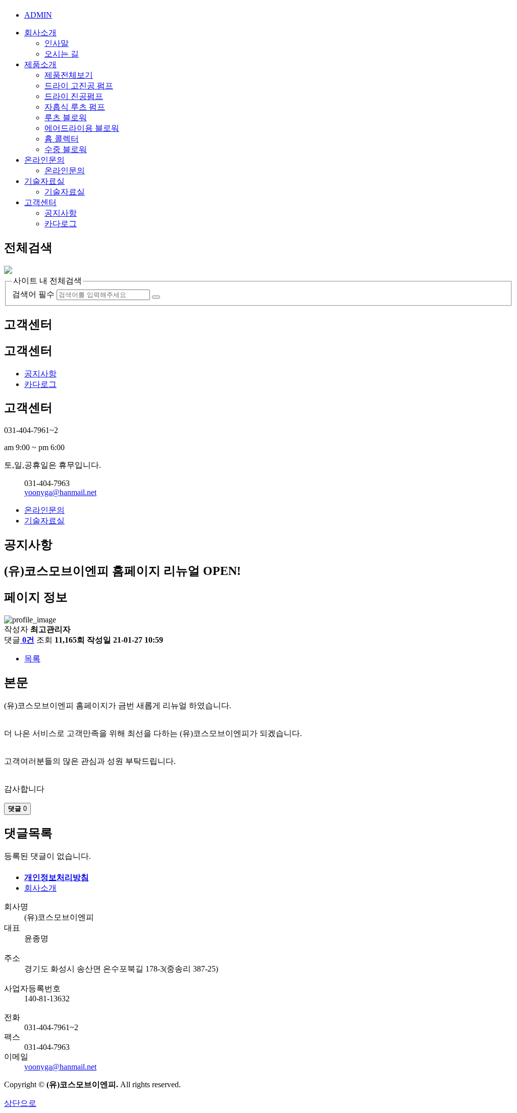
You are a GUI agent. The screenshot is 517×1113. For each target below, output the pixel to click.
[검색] (156, 297)
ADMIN (38, 15)
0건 (28, 640)
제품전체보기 (68, 75)
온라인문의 (44, 160)
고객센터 (40, 202)
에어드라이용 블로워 (81, 128)
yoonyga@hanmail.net (60, 492)
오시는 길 (61, 54)
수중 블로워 (65, 149)
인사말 (56, 43)
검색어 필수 (33, 294)
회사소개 (40, 32)
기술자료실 (44, 181)
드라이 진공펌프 (73, 96)
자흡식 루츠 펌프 (74, 107)
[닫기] (8, 271)
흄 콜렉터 (61, 138)
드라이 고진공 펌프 (78, 85)
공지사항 (60, 213)
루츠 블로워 (65, 117)
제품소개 (40, 64)
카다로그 (60, 223)
